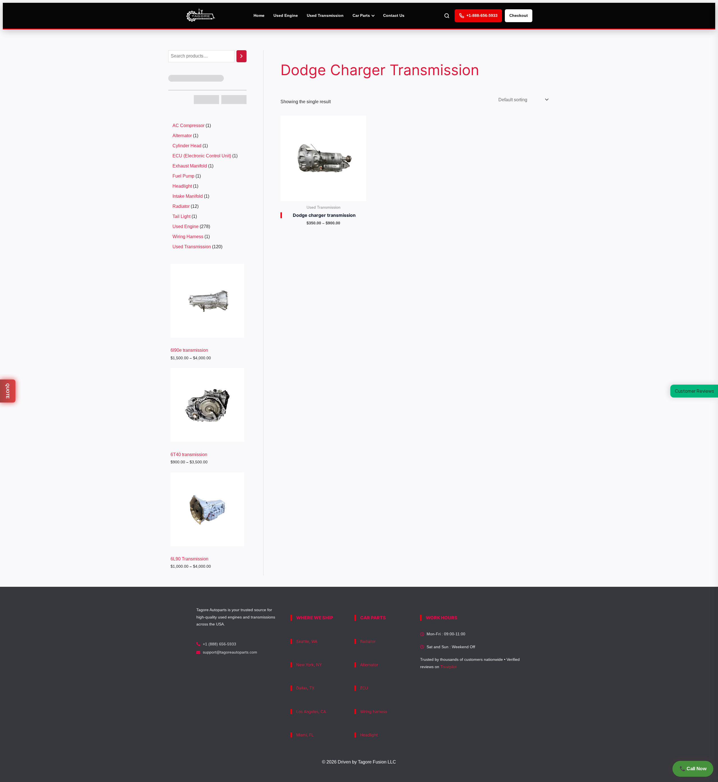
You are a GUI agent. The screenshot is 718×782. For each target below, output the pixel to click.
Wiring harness (373, 711)
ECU (364, 688)
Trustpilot (448, 666)
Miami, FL (305, 734)
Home (259, 15)
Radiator (368, 641)
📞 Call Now (693, 768)
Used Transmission (325, 15)
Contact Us (393, 15)
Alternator (369, 664)
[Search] (241, 56)
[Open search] (447, 16)
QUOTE (7, 391)
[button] (694, 391)
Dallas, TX (305, 688)
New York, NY (309, 664)
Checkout (518, 15)
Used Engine (285, 15)
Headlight (369, 734)
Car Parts (361, 15)
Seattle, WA (306, 641)
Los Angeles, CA (311, 711)
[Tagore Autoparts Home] (201, 16)
